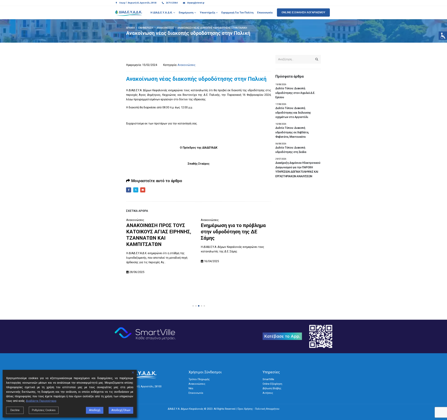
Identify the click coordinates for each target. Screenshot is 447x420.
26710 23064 (172, 3)
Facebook (128, 189)
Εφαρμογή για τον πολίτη (237, 12)
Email (142, 189)
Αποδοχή (94, 410)
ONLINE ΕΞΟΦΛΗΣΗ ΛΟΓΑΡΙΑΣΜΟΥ (303, 12)
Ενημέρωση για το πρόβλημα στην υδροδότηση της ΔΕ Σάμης (233, 231)
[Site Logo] (129, 12)
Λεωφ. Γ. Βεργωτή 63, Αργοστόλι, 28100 (137, 3)
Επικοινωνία (265, 12)
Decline (15, 410)
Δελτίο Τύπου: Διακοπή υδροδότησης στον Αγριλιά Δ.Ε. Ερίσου (295, 93)
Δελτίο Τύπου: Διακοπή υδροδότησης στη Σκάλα (290, 150)
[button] (193, 305)
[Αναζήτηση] (317, 59)
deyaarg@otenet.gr (195, 3)
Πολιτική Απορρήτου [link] (267, 408)
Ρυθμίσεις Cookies (44, 410)
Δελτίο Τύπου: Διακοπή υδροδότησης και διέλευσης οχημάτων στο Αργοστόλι (293, 112)
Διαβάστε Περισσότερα (41, 401)
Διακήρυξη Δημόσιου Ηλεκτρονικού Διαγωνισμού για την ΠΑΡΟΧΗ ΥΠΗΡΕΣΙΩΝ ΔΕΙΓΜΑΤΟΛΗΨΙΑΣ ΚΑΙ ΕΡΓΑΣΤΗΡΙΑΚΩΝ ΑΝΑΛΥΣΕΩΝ (297, 169)
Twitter (135, 189)
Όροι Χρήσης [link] (245, 408)
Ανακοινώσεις (187, 65)
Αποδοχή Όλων (120, 410)
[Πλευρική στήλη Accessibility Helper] (443, 35)
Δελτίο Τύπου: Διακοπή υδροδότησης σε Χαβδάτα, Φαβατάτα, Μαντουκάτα (292, 132)
